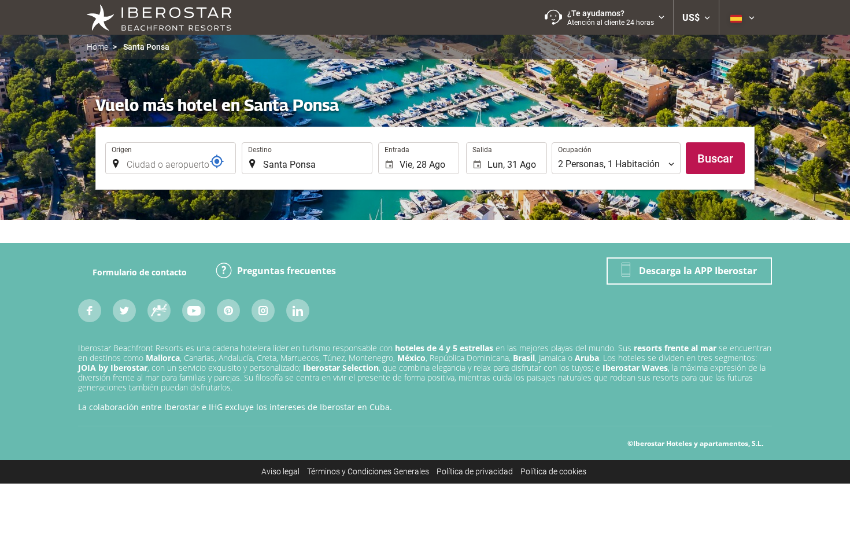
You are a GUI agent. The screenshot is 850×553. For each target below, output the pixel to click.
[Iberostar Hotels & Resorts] (159, 17)
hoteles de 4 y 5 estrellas (444, 347)
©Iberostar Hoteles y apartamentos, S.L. (695, 443)
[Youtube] (193, 310)
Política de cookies (553, 471)
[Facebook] (89, 310)
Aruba (587, 357)
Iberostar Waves (635, 367)
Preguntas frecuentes (286, 270)
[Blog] (159, 310)
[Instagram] (263, 310)
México (411, 357)
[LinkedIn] (297, 310)
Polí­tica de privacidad (475, 471)
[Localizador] (216, 161)
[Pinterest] (228, 310)
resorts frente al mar (675, 347)
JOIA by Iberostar (112, 367)
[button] (604, 17)
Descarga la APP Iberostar (698, 270)
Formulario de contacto (140, 272)
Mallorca (163, 357)
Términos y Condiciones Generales (368, 471)
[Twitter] (124, 310)
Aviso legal (280, 471)
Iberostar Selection (341, 367)
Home (97, 46)
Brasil (524, 357)
